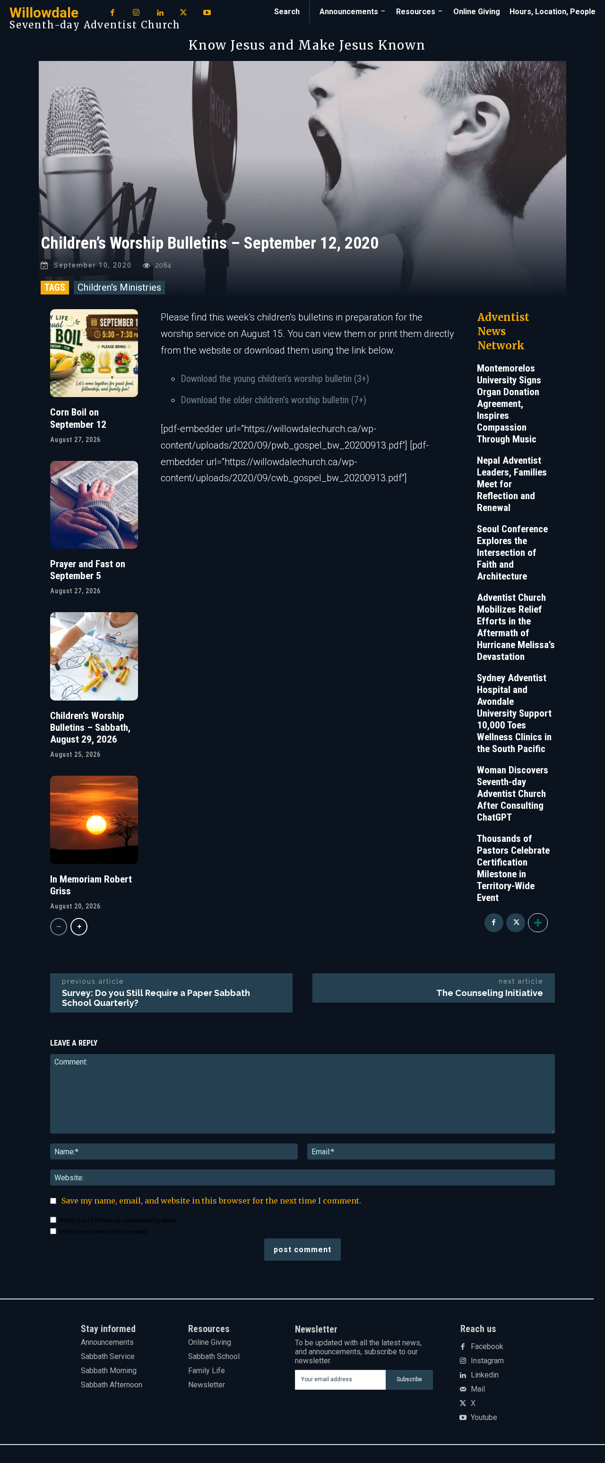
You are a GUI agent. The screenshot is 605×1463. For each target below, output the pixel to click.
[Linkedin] (159, 13)
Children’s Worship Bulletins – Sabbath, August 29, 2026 (90, 727)
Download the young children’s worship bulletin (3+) (275, 378)
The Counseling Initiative (489, 993)
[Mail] (463, 1390)
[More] (538, 922)
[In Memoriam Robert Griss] (94, 820)
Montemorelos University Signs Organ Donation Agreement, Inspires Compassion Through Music (509, 404)
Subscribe (409, 1379)
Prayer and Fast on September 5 (87, 569)
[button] (287, 12)
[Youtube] (207, 13)
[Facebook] (112, 13)
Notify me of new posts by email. (104, 1231)
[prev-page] (58, 926)
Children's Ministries (119, 287)
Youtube (484, 1417)
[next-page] (78, 926)
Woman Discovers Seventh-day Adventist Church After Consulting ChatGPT (512, 793)
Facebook (487, 1346)
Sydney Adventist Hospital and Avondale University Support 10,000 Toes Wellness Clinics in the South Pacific (514, 713)
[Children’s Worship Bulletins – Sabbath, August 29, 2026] (94, 656)
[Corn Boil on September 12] (94, 353)
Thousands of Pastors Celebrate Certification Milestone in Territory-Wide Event (513, 868)
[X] (183, 13)
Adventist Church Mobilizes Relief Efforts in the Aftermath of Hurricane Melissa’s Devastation (516, 627)
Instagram (487, 1361)
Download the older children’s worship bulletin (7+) (273, 400)
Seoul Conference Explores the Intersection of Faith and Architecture (512, 552)
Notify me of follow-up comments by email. (118, 1220)
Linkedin (485, 1375)
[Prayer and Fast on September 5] (94, 505)
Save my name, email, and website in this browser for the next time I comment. (211, 1200)
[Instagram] (136, 13)
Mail (478, 1389)
